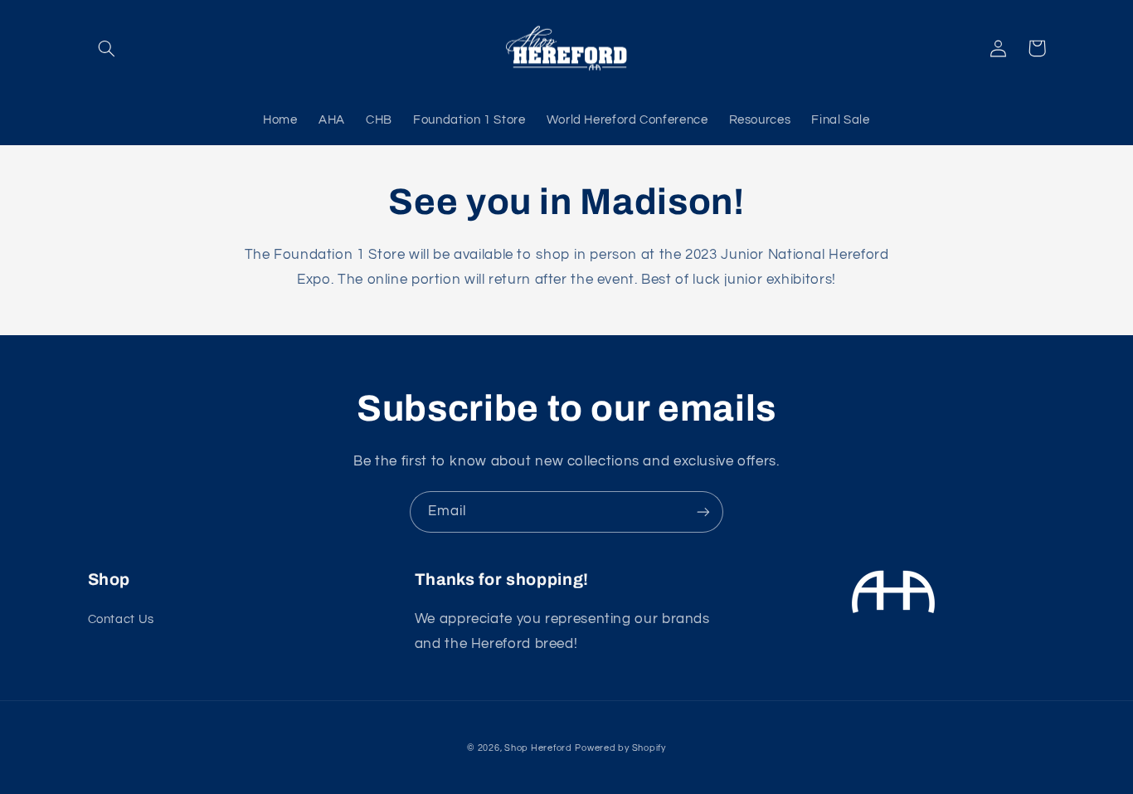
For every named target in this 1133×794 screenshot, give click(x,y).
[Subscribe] (703, 511)
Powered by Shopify (620, 748)
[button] (107, 48)
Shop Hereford (538, 748)
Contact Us (121, 619)
